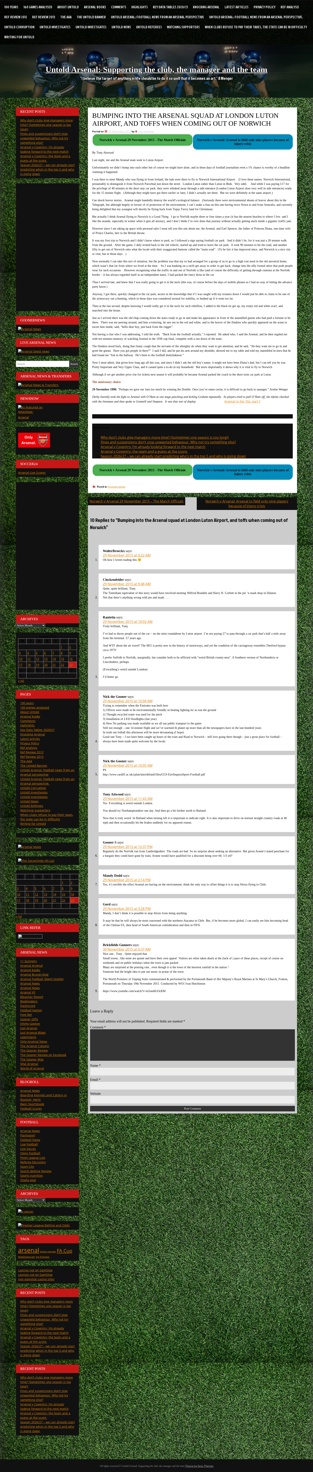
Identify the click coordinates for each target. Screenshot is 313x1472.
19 (37, 665)
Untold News (121, 26)
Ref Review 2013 (43, 16)
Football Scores (31, 1108)
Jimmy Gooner (30, 1024)
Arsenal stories (116, 486)
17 (20, 665)
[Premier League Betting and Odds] (44, 1225)
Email (95, 1079)
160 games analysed (37, 6)
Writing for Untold (19, 36)
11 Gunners (28, 961)
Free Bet (26, 1015)
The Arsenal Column (34, 1046)
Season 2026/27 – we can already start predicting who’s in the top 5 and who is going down (173, 456)
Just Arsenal (28, 1028)
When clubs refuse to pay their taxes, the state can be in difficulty (256, 26)
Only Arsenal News (33, 1041)
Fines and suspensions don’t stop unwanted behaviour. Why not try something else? (168, 442)
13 (45, 659)
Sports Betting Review (35, 1171)
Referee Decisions (33, 1162)
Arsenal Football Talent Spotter (42, 979)
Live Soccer (28, 1149)
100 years (11, 6)
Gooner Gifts (29, 1019)
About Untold (68, 6)
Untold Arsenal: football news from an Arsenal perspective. (256, 16)
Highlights (139, 6)
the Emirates (42, 1256)
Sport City (27, 1167)
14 (54, 659)
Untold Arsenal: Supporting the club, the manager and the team (156, 69)
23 (71, 665)
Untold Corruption (19, 26)
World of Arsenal (32, 1068)
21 (54, 665)
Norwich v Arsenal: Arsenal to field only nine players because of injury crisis (246, 503)
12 (37, 659)
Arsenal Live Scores (32, 473)
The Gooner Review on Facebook (43, 1055)
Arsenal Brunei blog (34, 974)
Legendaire (28, 1037)
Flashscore (27, 1006)
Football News (30, 1140)
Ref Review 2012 (15, 16)
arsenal (28, 1250)
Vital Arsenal (29, 1064)
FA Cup (64, 1251)
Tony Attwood (146, 131)
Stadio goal (28, 1180)
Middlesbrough (26, 1256)
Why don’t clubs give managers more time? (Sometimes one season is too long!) (165, 437)
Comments (118, 6)
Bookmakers (28, 1001)
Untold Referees (149, 26)
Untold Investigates (55, 26)
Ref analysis (290, 6)
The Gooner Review (34, 1050)
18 (29, 665)
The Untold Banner (91, 16)
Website (95, 1093)
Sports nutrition (31, 1176)
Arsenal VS (27, 992)
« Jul (21, 681)
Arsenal (23, 417)
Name (95, 1065)
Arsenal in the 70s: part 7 (242, 401)
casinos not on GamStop (35, 1270)
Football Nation (31, 1010)
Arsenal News (30, 983)
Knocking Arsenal (206, 6)
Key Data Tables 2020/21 (170, 6)
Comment (98, 1027)
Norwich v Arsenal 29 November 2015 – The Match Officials (137, 501)
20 (45, 665)
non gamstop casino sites (36, 1279)
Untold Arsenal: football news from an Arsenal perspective (157, 16)
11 (29, 659)
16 (71, 659)
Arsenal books (95, 6)
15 (62, 659)
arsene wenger (48, 1251)
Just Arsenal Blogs (33, 1033)
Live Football (29, 1144)
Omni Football (30, 1153)
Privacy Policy (265, 6)
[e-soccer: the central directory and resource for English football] (25, 1211)
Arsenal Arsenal (31, 966)
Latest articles (236, 6)
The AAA (66, 16)
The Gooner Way (32, 1059)
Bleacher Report (31, 997)
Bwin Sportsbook (32, 1104)
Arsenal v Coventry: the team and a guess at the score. (144, 451)
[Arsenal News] (29, 329)
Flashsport (27, 1135)
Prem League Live (32, 1158)
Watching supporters (183, 26)
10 (20, 659)
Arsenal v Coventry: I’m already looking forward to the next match (153, 446)
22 (62, 665)
